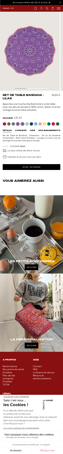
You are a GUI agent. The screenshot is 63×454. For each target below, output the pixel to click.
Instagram (8, 378)
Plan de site (9, 375)
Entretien (7, 372)
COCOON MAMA (17, 146)
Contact (37, 366)
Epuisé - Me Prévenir (31, 167)
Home (5, 146)
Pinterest (7, 381)
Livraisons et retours (44, 372)
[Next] (60, 2)
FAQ (35, 369)
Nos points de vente (13, 369)
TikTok (6, 384)
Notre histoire (10, 366)
